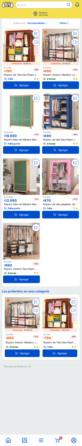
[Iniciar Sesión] (74, 440)
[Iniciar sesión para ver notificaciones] (77, 4)
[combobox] (43, 4)
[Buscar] (68, 4)
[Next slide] (77, 315)
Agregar (24, 85)
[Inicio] (8, 440)
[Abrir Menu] (41, 440)
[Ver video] (36, 42)
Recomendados (36, 23)
